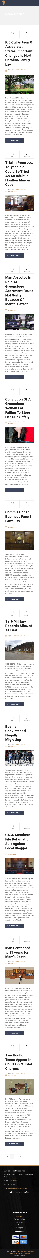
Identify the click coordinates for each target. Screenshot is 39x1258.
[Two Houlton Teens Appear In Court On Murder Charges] (19, 1087)
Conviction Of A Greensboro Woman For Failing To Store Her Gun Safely (18, 408)
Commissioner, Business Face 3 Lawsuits (18, 516)
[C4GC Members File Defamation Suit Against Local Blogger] (19, 866)
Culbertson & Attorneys (19, 69)
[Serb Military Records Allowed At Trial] (19, 650)
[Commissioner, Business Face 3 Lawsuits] (19, 540)
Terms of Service (14, 1253)
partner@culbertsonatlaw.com (17, 1188)
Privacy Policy (25, 1253)
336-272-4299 (13, 1181)
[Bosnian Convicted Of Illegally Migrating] (19, 758)
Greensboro (19, 1216)
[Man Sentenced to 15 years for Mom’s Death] (19, 975)
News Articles (12, 71)
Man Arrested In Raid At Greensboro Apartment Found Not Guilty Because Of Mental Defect (19, 291)
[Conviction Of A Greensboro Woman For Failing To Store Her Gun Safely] (19, 435)
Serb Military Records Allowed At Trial (18, 625)
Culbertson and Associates (25, 1251)
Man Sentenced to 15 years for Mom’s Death (17, 952)
